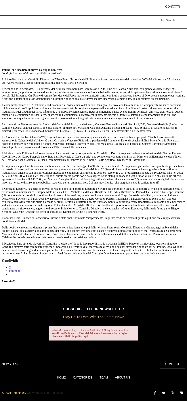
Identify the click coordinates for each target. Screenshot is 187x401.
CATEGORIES (50, 19)
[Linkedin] (181, 393)
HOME (10, 19)
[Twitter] (163, 393)
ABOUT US (28, 19)
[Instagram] (172, 393)
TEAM (69, 19)
